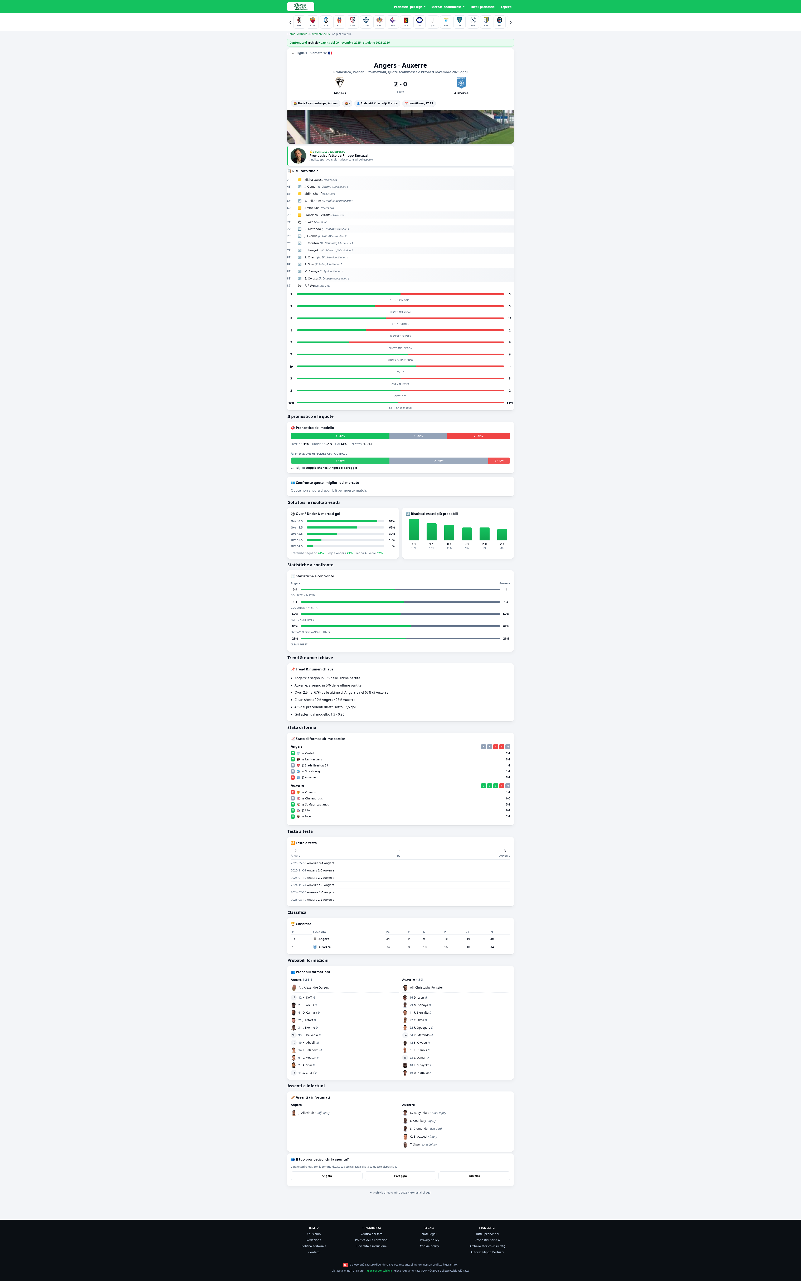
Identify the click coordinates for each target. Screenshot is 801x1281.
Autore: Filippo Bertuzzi (487, 1252)
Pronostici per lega (408, 7)
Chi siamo (314, 1234)
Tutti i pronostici (482, 7)
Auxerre (474, 1175)
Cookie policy (429, 1246)
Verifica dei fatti (372, 1234)
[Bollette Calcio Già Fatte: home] (300, 6)
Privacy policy (429, 1240)
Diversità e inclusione (371, 1246)
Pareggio (400, 1175)
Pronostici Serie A (487, 1240)
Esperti (506, 7)
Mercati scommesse (446, 7)
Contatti (314, 1252)
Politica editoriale (313, 1246)
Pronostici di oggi (420, 1192)
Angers (327, 1175)
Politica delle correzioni (371, 1240)
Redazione (313, 1240)
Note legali (429, 1234)
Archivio (302, 34)
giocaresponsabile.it (379, 1270)
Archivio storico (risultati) (487, 1246)
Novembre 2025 (319, 34)
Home (291, 34)
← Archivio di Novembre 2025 (388, 1192)
